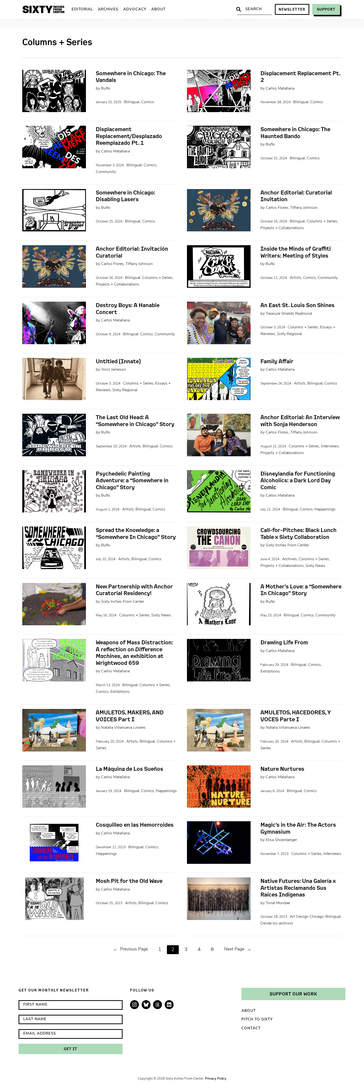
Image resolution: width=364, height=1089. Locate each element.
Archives (289, 559)
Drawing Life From (284, 642)
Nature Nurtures (282, 768)
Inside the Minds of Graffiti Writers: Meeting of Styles (295, 252)
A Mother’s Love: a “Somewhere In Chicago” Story (300, 590)
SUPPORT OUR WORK (293, 993)
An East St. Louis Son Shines (297, 305)
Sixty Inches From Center (287, 545)
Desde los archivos (276, 923)
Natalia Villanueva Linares (123, 728)
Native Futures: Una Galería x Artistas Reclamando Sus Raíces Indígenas (298, 887)
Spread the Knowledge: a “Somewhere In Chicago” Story (136, 533)
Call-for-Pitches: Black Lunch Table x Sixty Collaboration (298, 533)
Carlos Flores (277, 208)
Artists (295, 278)
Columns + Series (322, 221)
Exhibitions (120, 692)
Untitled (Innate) (118, 361)
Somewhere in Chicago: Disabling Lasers (125, 196)
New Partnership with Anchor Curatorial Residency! (134, 590)
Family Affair (276, 361)
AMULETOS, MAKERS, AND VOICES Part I (130, 716)
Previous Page (130, 949)
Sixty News (315, 566)
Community (106, 172)
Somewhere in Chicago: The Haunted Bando (295, 132)
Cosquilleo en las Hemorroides (135, 824)
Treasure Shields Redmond (289, 314)
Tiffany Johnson (303, 208)
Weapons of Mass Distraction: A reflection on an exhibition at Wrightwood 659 (134, 652)
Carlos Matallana (280, 89)
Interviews (330, 446)
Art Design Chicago (307, 917)
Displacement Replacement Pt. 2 (300, 76)
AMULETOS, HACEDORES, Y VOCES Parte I (295, 716)
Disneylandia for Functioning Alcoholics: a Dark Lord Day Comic (297, 480)
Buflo (105, 89)
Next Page (237, 949)
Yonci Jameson (113, 370)
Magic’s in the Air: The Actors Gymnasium (298, 828)
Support (326, 9)
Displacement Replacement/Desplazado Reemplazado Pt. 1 (129, 136)
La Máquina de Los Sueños (129, 768)
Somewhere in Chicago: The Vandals (131, 76)
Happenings (325, 509)
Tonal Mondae (278, 903)
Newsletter (292, 9)
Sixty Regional (289, 334)
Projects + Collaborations (282, 228)
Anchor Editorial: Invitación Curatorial (132, 252)
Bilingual (131, 102)
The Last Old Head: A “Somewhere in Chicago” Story (135, 420)
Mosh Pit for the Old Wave (129, 880)
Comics (147, 102)
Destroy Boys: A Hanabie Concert (127, 308)
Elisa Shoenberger (281, 840)
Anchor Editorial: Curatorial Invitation (296, 196)
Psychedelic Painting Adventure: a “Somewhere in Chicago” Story (132, 480)
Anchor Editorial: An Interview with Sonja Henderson (300, 420)
